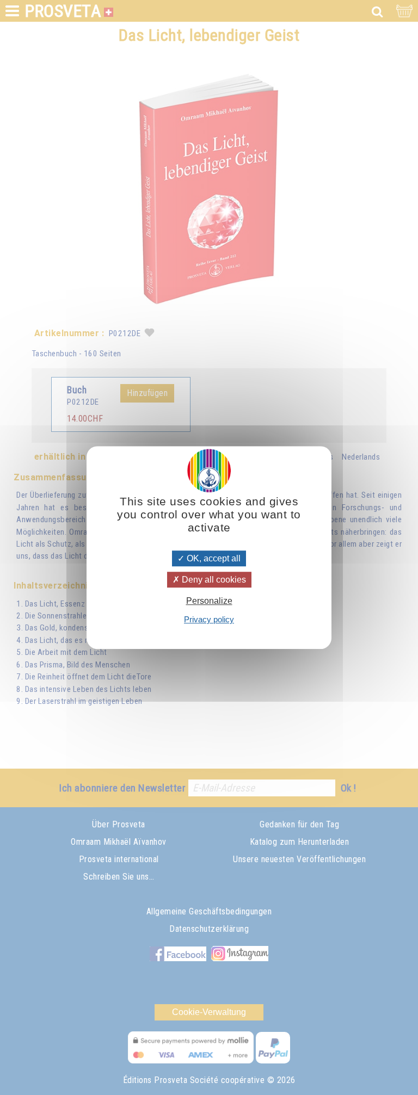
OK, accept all (213, 558)
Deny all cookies (213, 579)
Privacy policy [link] (209, 619)
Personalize (209, 600)
